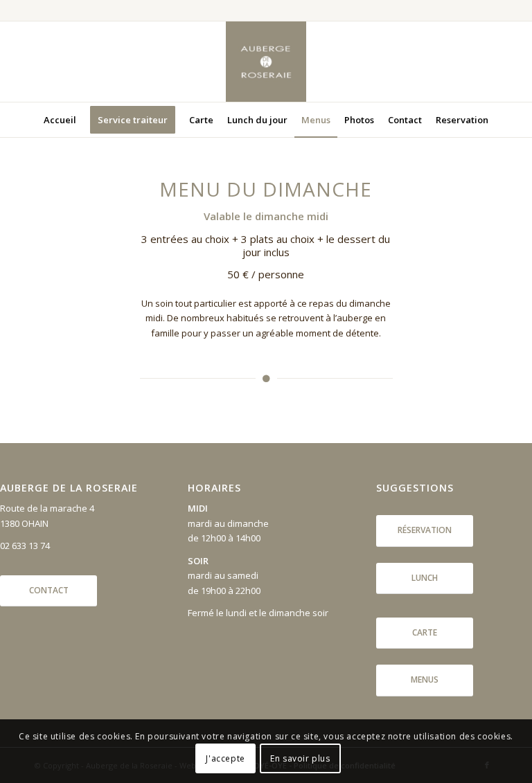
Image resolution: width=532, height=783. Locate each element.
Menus (424, 679)
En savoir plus (300, 758)
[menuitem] (60, 119)
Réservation (425, 530)
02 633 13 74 (25, 545)
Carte (424, 632)
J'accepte (225, 758)
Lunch (424, 578)
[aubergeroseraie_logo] (266, 61)
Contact (49, 590)
